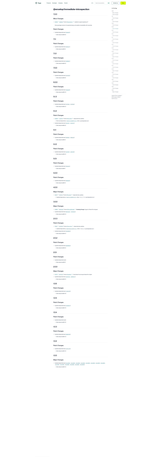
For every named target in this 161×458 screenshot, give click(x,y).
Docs (123, 3)
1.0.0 (113, 90)
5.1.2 (112, 33)
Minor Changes (115, 12)
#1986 (56, 209)
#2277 (56, 195)
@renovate (69, 118)
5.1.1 (112, 37)
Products (49, 3)
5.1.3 (112, 30)
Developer (54, 3)
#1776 (56, 274)
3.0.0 (113, 54)
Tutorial (65, 3)
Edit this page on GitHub (116, 97)
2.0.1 (112, 65)
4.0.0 (113, 51)
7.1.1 (112, 16)
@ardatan (69, 274)
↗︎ (72, 120)
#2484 (56, 118)
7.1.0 (112, 19)
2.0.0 (113, 69)
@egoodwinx (70, 22)
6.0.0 (113, 26)
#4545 (56, 22)
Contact (115, 3)
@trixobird (69, 195)
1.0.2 (112, 86)
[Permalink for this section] (58, 14)
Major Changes (115, 53)
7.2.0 (113, 11)
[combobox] (102, 3)
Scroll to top (114, 98)
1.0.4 (112, 79)
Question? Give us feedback (116, 95)
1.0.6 (112, 72)
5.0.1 (112, 44)
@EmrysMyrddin (70, 209)
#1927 (56, 226)
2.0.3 (113, 58)
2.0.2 (113, 61)
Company (60, 3)
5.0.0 (113, 47)
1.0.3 (112, 83)
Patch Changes (115, 14)
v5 (92, 3)
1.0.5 (112, 76)
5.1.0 (112, 40)
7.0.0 (113, 23)
